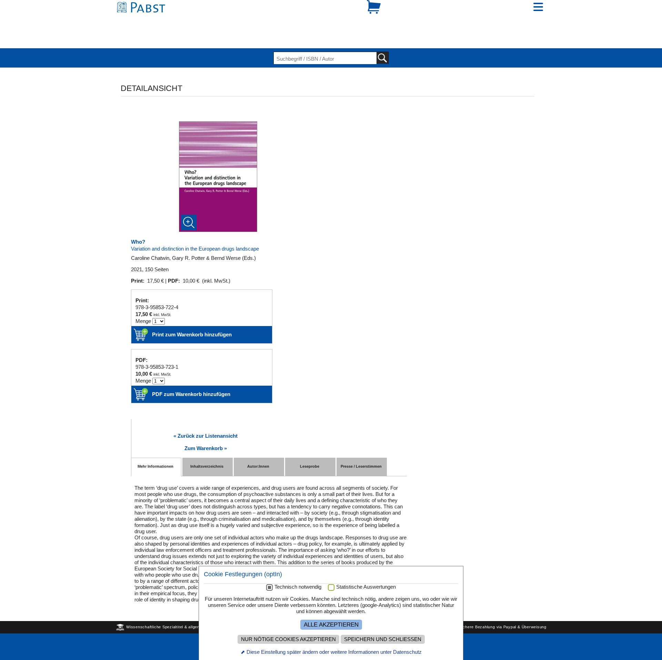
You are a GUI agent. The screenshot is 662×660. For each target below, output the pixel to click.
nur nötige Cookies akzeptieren (288, 639)
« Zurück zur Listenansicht (205, 412)
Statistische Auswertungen (366, 587)
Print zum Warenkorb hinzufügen (192, 311)
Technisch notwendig (297, 587)
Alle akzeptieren (331, 624)
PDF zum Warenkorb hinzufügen (191, 370)
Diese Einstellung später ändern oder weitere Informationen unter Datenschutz (334, 652)
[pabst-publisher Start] (143, 20)
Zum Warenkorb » (205, 424)
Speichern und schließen (382, 639)
